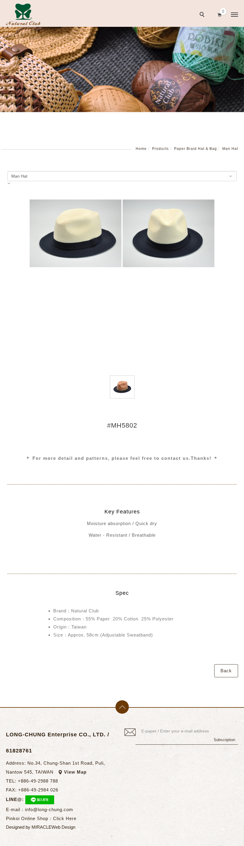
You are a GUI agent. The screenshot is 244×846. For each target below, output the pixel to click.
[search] (202, 15)
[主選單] (234, 14)
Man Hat (230, 149)
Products (160, 149)
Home (141, 149)
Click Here (64, 818)
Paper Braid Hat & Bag (195, 149)
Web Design (63, 827)
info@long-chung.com (49, 809)
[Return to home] (23, 14)
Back (226, 670)
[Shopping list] (220, 14)
